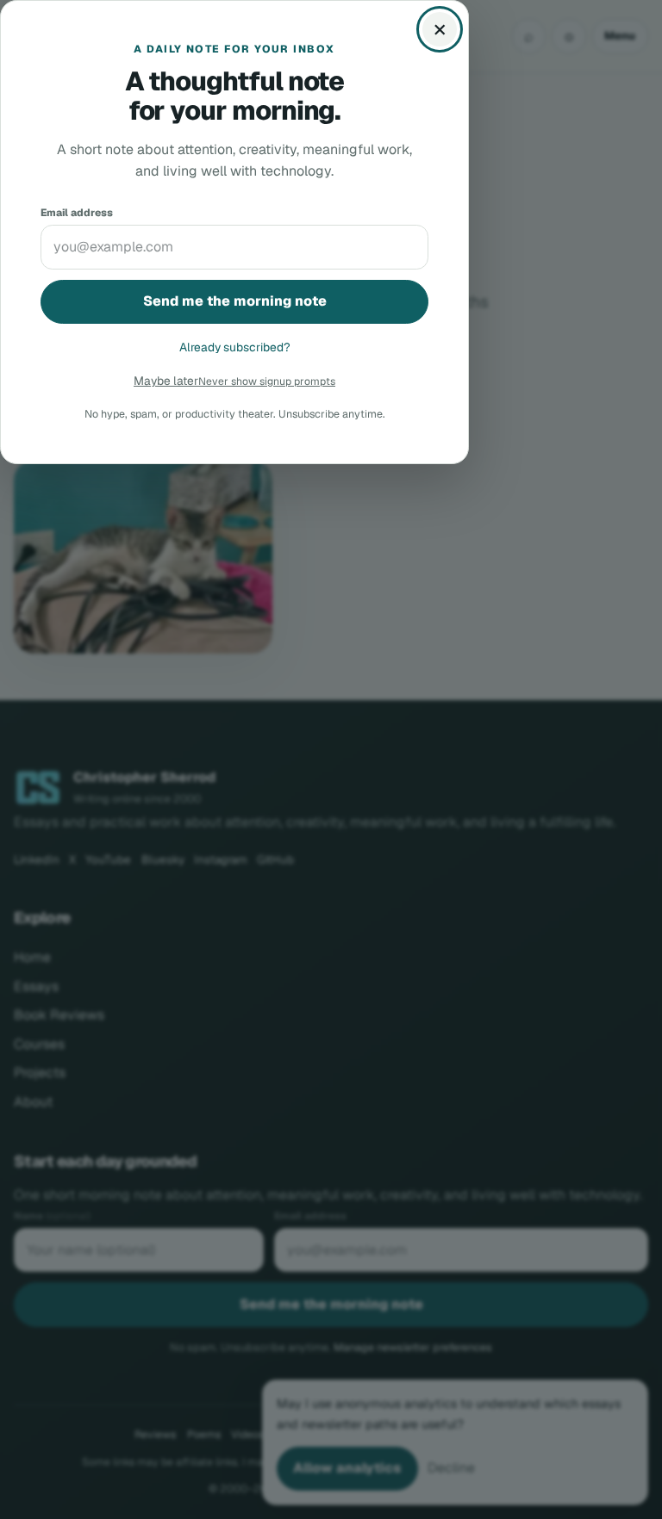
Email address (77, 212)
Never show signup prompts (266, 381)
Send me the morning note (235, 301)
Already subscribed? (234, 347)
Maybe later (166, 380)
